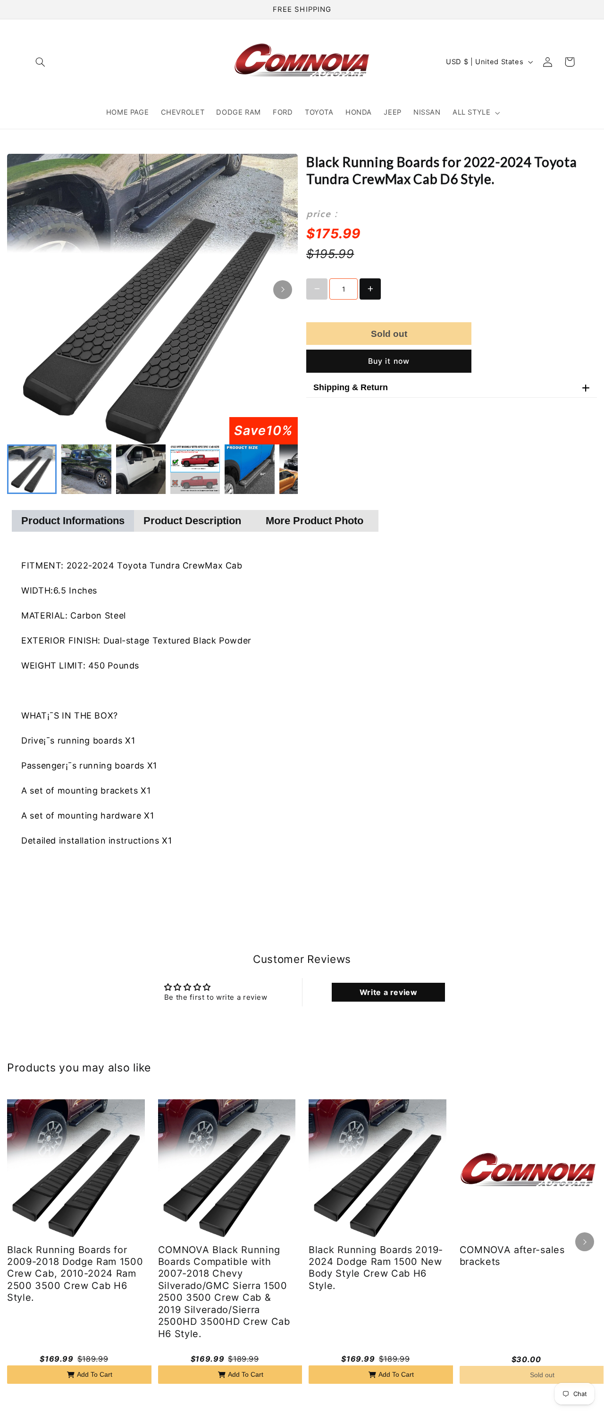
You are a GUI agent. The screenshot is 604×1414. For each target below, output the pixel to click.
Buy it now (389, 361)
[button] (40, 62)
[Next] (282, 289)
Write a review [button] (389, 992)
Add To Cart (94, 1374)
